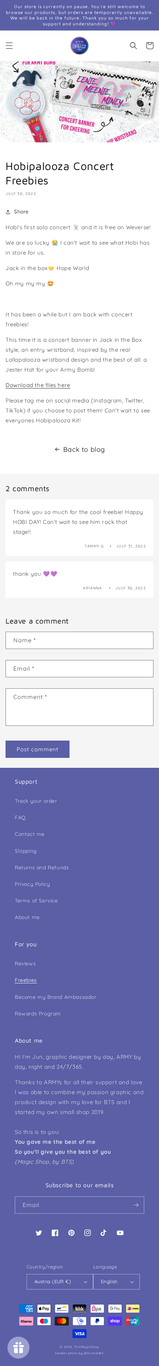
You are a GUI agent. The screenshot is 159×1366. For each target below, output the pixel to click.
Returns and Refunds (42, 867)
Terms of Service (36, 900)
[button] (9, 46)
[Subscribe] (136, 1205)
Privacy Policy (32, 884)
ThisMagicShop (86, 1347)
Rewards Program (38, 1013)
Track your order (36, 801)
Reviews (25, 963)
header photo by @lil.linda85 (79, 1353)
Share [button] (21, 211)
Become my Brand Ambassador (56, 997)
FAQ (20, 817)
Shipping (26, 851)
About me (27, 917)
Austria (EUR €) (52, 1281)
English (109, 1281)
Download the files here (38, 385)
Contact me (30, 834)
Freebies (26, 980)
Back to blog (84, 449)
